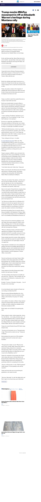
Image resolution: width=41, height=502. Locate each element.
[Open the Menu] (2, 1)
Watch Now (37, 1)
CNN (6, 45)
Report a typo (4, 381)
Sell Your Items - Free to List (14, 389)
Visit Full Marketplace (21, 389)
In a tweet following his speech (7, 140)
